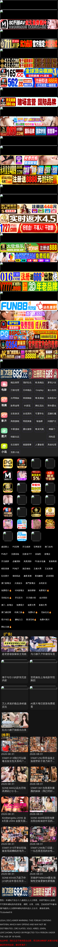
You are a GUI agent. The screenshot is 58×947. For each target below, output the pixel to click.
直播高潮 (53, 561)
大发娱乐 (18, 583)
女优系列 (27, 413)
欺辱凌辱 (15, 405)
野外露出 (52, 405)
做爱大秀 (32, 605)
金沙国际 (43, 597)
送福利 (38, 554)
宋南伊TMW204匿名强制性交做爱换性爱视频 (43, 879)
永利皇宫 (43, 583)
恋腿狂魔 (52, 413)
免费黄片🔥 (44, 590)
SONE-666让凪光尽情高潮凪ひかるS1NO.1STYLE (14, 791)
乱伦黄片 (5, 575)
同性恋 (52, 436)
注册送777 (27, 554)
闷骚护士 (52, 421)
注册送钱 (15, 554)
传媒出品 (15, 436)
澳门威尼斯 (6, 612)
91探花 (27, 405)
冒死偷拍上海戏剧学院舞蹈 (43, 679)
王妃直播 (49, 568)
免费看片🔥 (6, 590)
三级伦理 (15, 390)
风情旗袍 (15, 421)
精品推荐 (15, 382)
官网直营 (38, 546)
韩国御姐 (27, 397)
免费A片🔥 (33, 612)
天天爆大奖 (31, 597)
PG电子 (4, 554)
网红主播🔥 (6, 626)
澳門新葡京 (30, 583)
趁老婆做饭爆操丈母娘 (14, 653)
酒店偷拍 (26, 568)
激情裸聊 (32, 590)
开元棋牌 (26, 546)
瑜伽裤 (39, 421)
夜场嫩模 (39, 575)
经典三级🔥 (20, 612)
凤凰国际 (28, 561)
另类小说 (15, 452)
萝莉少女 (52, 382)
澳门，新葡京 (7, 605)
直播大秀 (43, 605)
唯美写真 (39, 429)
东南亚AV (52, 397)
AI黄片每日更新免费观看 (43, 705)
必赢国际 (16, 561)
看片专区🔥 (6, 619)
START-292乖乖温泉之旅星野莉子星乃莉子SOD (43, 761)
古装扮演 (15, 413)
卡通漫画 (15, 429)
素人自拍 (52, 390)
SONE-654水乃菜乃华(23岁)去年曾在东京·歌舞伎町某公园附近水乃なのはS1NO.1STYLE (14, 882)
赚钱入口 (19, 619)
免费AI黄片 (45, 619)
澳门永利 (49, 546)
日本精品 (27, 390)
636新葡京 (19, 590)
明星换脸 (27, 421)
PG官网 (16, 546)
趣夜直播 (28, 575)
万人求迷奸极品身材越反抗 (14, 705)
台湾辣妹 (15, 397)
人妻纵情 (39, 444)
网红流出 (39, 405)
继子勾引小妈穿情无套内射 (14, 679)
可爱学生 (39, 413)
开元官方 (19, 597)
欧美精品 (39, 382)
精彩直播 (5, 568)
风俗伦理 (52, 444)
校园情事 (27, 444)
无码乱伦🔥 (6, 597)
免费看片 (20, 605)
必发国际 (50, 575)
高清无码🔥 (31, 619)
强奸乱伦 (27, 382)
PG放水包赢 (40, 561)
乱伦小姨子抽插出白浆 (14, 729)
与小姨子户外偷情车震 (43, 653)
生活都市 (15, 444)
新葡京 (47, 554)
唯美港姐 (39, 397)
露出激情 (27, 429)
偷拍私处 (16, 575)
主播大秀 (38, 568)
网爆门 (52, 429)
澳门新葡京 (6, 583)
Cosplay (40, 390)
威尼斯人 (5, 546)
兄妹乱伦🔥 (46, 612)
